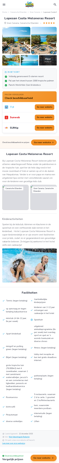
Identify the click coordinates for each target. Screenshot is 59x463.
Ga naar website (44, 142)
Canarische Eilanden (18, 12)
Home (4, 12)
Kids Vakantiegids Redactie (19, 437)
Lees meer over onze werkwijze (13, 443)
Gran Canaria (35, 12)
